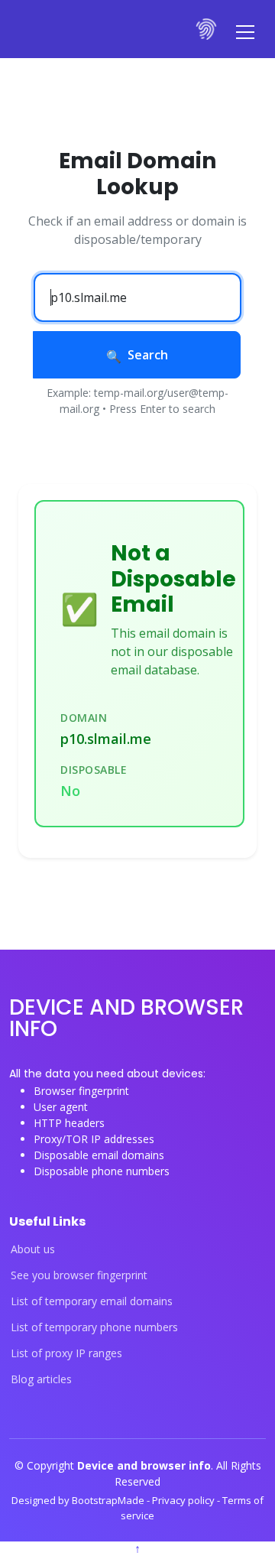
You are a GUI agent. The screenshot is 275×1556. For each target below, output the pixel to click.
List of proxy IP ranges (66, 1353)
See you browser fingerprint (79, 1275)
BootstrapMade (109, 1500)
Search (148, 354)
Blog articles (41, 1379)
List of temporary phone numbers (94, 1327)
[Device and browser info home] (207, 29)
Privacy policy (184, 1500)
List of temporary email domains (92, 1301)
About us (33, 1249)
